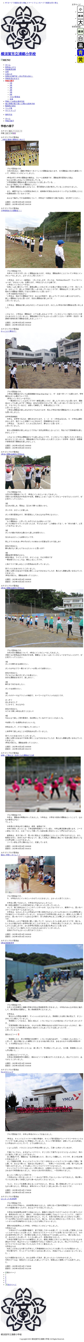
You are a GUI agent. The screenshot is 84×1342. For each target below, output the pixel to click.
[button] (16, 3)
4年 (11, 90)
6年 (11, 94)
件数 (2, 133)
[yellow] (80, 62)
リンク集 (8, 108)
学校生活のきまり (12, 78)
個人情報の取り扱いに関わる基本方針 (20, 104)
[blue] (80, 55)
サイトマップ (10, 110)
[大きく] (80, 25)
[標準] (80, 18)
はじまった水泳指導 (9, 1199)
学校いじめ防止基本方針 (14, 101)
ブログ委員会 (15, 97)
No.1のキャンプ (7, 1072)
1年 (11, 83)
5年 (11, 92)
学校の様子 (9, 121)
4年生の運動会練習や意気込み (12, 588)
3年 (11, 88)
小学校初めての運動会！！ (11, 211)
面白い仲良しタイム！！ (10, 855)
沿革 (7, 72)
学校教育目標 (10, 69)
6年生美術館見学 (7, 943)
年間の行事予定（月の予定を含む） (19, 76)
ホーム (7, 65)
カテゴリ (4, 131)
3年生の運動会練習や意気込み (12, 454)
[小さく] (80, 12)
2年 (11, 85)
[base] (80, 34)
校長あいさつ (10, 67)
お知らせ (8, 74)
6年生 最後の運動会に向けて (13, 139)
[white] (80, 41)
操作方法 (8, 114)
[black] (80, 48)
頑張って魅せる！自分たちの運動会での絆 (17, 755)
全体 (11, 99)
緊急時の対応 (10, 106)
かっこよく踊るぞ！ (9, 331)
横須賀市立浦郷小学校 (18, 54)
